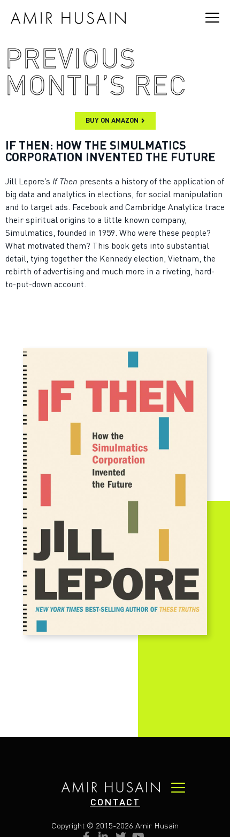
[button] (115, 803)
